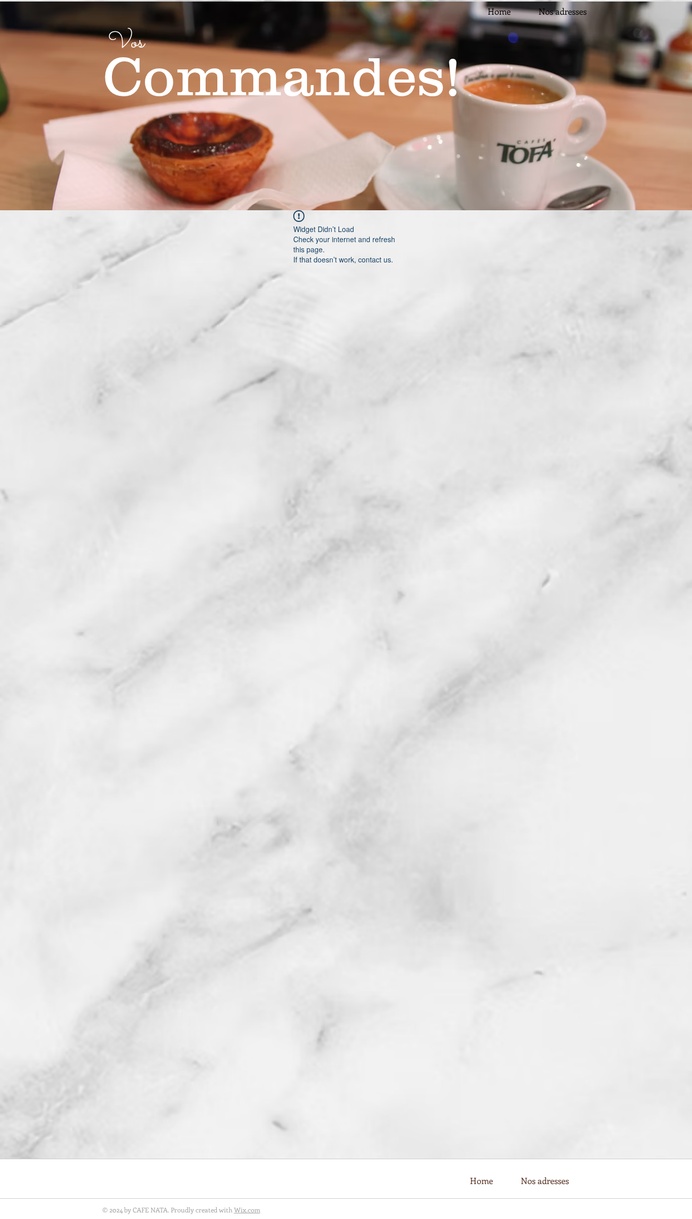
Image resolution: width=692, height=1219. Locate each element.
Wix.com (247, 1209)
